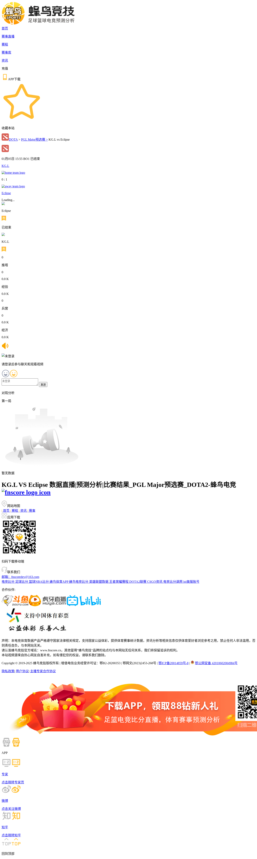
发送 (43, 384)
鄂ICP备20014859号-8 (173, 663)
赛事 (31, 510)
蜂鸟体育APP (59, 581)
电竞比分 (8, 581)
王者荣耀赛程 (119, 581)
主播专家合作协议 (43, 671)
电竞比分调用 (173, 581)
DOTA (13, 139)
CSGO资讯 (155, 581)
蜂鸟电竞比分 (79, 581)
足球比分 (22, 581)
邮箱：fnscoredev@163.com (20, 577)
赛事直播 (8, 36)
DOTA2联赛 (138, 581)
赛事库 (6, 52)
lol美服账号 (191, 581)
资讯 (5, 60)
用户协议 (22, 671)
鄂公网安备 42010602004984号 (216, 663)
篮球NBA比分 (39, 581)
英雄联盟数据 (99, 581)
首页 (5, 28)
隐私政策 (8, 671)
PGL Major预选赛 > (34, 139)
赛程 (5, 44)
